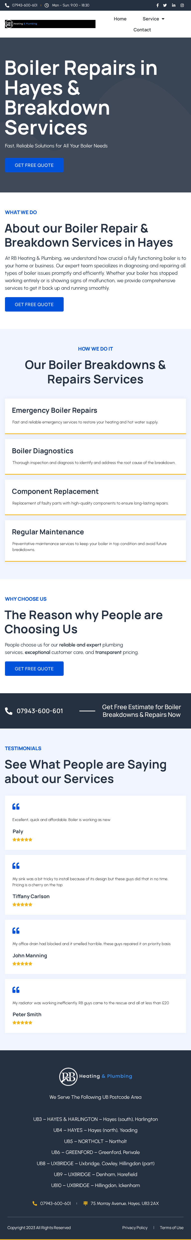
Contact (142, 30)
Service (151, 19)
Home (120, 19)
